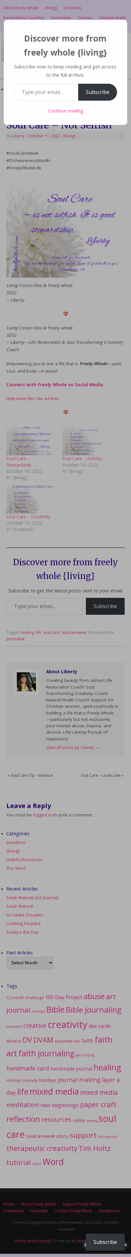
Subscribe (97, 92)
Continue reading (65, 111)
